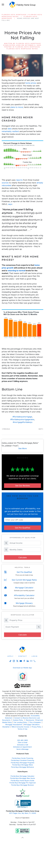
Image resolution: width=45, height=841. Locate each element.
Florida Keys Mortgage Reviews (22, 785)
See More (22, 448)
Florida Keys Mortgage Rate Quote (22, 778)
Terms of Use (23, 729)
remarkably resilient (10, 131)
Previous (6, 429)
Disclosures (30, 720)
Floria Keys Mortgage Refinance (22, 767)
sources (5, 183)
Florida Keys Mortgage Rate (22, 765)
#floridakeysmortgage (22, 417)
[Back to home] (23, 4)
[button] (3, 4)
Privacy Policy (36, 727)
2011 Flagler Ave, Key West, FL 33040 (22, 813)
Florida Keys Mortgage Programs (22, 763)
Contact (22, 656)
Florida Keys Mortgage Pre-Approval (22, 783)
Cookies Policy (18, 720)
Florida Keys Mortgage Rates (22, 49)
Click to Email (22, 742)
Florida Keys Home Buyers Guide (22, 780)
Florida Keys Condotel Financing (22, 760)
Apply (11, 656)
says (10, 204)
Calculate (22, 557)
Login (35, 656)
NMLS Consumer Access (20, 727)
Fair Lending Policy (20, 722)
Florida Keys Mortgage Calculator (22, 776)
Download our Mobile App (22, 668)
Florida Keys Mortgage (27, 47)
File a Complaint (35, 722)
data (10, 128)
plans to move (16, 107)
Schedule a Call (22, 745)
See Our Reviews (22, 485)
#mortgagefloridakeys (22, 422)
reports (19, 180)
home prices (30, 83)
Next (40, 429)
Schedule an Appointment (22, 747)
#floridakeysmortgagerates (22, 419)
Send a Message (22, 749)
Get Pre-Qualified (22, 528)
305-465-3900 (22, 740)
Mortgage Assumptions (13, 724)
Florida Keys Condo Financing (22, 758)
